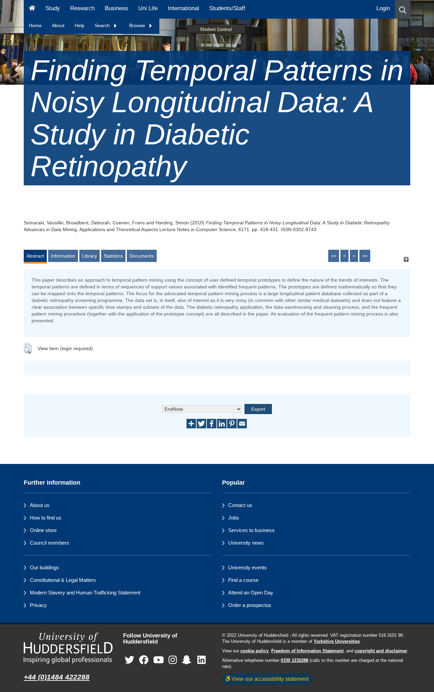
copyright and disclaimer (381, 651)
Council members (49, 543)
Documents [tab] (142, 256)
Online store (43, 530)
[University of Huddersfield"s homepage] (68, 648)
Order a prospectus (249, 605)
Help (79, 25)
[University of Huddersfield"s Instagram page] (173, 660)
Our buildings (44, 567)
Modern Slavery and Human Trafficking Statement (85, 592)
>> (365, 256)
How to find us (45, 518)
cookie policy (254, 651)
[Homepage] (32, 9)
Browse (137, 25)
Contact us (240, 505)
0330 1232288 (294, 660)
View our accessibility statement (269, 679)
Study (52, 8)
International (183, 8)
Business (116, 8)
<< (333, 256)
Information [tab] (63, 256)
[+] (406, 259)
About (58, 25)
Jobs (233, 518)
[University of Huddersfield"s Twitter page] (129, 660)
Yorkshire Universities (337, 641)
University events (247, 567)
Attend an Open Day (250, 592)
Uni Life (148, 8)
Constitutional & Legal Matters (63, 580)
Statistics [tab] (113, 256)
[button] (402, 9)
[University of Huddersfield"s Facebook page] (144, 660)
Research (82, 8)
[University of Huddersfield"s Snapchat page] (188, 660)
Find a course (243, 580)
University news (246, 543)
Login (383, 8)
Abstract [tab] (35, 256)
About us (40, 505)
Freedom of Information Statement (307, 651)
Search (103, 25)
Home (35, 25)
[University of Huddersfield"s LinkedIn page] (201, 660)
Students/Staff (227, 8)
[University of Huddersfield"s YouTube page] (158, 660)
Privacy (38, 605)
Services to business (251, 530)
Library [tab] (89, 256)
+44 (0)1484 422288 (57, 677)
